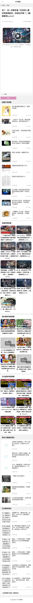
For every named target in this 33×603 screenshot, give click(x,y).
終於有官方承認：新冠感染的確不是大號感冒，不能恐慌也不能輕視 (21, 202)
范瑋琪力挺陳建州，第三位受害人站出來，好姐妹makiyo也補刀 (21, 443)
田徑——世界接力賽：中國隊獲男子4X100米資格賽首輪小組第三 (21, 540)
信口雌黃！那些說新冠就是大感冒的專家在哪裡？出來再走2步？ (21, 191)
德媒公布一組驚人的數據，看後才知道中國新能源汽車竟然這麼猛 (21, 454)
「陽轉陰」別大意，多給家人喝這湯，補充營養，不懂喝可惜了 (21, 213)
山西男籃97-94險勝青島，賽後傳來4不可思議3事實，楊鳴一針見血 (21, 566)
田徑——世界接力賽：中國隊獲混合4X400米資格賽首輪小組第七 (21, 553)
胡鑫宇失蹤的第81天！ (19, 176)
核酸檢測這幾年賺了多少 (19, 165)
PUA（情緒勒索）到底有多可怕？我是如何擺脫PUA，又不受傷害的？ (21, 466)
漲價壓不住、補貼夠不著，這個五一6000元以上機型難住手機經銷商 (21, 514)
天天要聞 (18, 1)
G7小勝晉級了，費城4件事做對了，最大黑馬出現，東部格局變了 (21, 580)
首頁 (3, 5)
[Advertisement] (16, 65)
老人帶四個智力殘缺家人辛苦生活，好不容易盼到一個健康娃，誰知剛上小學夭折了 (21, 527)
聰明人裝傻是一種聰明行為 (20, 152)
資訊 (8, 5)
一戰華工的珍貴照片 (18, 476)
